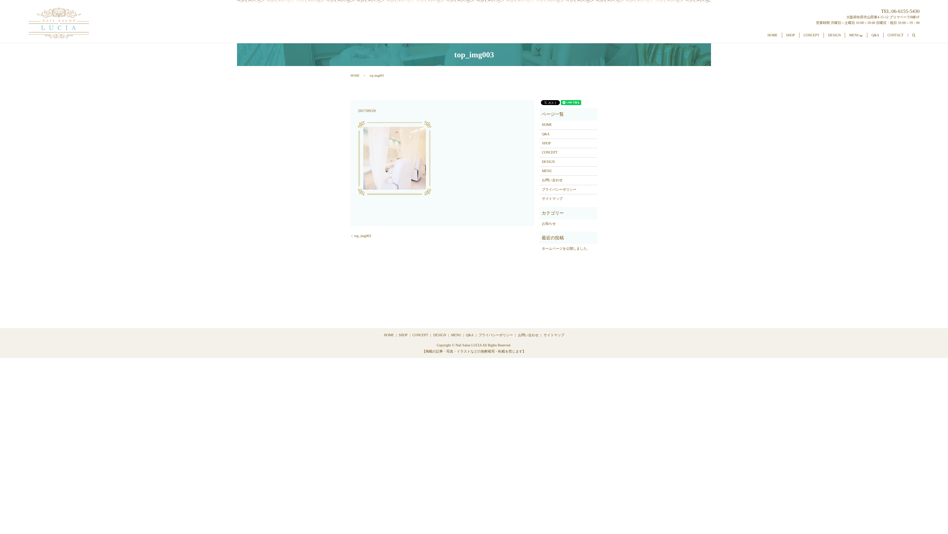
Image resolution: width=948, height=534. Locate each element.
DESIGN (834, 35)
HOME (773, 35)
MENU (854, 35)
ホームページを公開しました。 (566, 248)
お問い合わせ (552, 180)
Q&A (875, 35)
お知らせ (549, 223)
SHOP (790, 35)
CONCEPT (811, 35)
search (913, 35)
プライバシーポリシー (559, 189)
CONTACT (896, 35)
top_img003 (362, 236)
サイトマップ (552, 198)
